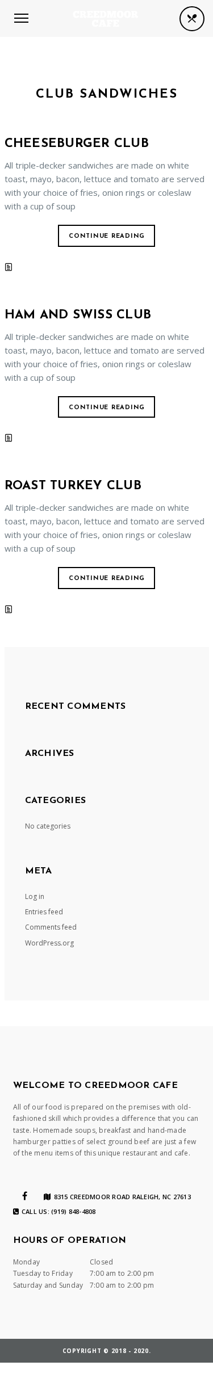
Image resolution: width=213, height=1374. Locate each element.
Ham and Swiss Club (78, 315)
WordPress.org (49, 943)
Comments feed (51, 927)
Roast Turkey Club (73, 486)
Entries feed (44, 912)
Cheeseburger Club (77, 143)
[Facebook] (24, 1195)
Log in (34, 896)
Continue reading (107, 236)
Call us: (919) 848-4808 (59, 1211)
